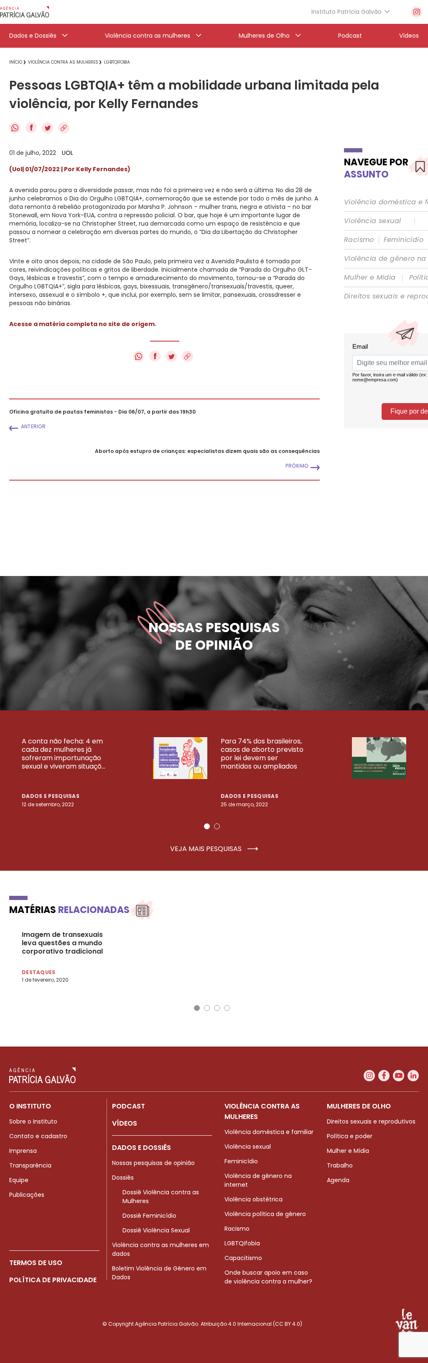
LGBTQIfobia (242, 1243)
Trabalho (340, 1165)
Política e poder (349, 1136)
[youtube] (398, 1075)
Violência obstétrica (253, 1199)
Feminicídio (403, 240)
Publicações (26, 1195)
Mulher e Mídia (370, 277)
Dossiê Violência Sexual (156, 1230)
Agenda (338, 1180)
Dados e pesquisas (50, 796)
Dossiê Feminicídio (149, 1215)
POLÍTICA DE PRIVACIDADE (53, 1280)
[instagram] (416, 12)
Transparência (30, 1165)
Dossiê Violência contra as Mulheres (160, 1196)
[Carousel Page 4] (227, 1008)
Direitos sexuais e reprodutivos (371, 1121)
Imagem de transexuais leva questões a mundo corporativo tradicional (62, 943)
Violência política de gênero (265, 1214)
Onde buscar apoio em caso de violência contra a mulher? (268, 1277)
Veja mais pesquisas (206, 849)
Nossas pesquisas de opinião (153, 1163)
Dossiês (123, 1177)
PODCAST (128, 1106)
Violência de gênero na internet (258, 1180)
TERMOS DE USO (35, 1263)
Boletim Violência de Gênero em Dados (159, 1272)
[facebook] (384, 1075)
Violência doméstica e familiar (268, 1132)
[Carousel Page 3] (217, 1008)
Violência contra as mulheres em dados (160, 1249)
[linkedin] (413, 1075)
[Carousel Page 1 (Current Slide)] (207, 826)
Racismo (359, 240)
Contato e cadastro (38, 1136)
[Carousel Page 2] (217, 826)
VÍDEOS (124, 1123)
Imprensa (23, 1151)
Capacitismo (243, 1258)
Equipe (18, 1180)
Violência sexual (372, 221)
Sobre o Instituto (33, 1121)
